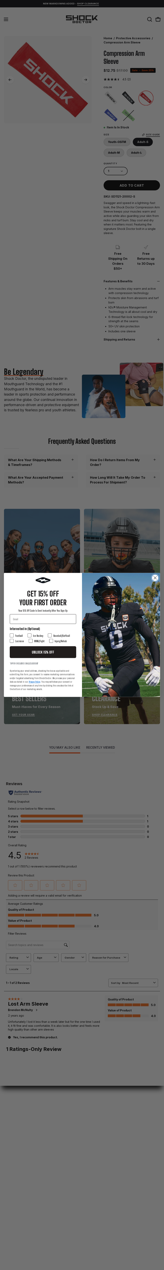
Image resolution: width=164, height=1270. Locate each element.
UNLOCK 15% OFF (43, 652)
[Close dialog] (155, 578)
